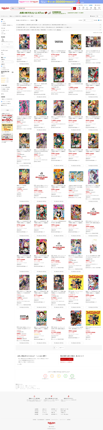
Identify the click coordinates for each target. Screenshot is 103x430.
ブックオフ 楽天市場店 (74, 303)
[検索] (74, 8)
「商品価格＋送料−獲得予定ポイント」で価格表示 (24, 20)
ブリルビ (88, 339)
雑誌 (26, 385)
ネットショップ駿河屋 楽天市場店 (24, 163)
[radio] (1, 21)
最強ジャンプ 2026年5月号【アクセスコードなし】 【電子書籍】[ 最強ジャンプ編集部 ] (93, 118)
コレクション (22, 388)
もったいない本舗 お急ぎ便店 (23, 340)
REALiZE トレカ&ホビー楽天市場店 (94, 62)
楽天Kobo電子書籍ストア (23, 61)
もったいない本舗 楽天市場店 (40, 197)
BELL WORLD (38, 61)
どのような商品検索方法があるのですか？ (26, 360)
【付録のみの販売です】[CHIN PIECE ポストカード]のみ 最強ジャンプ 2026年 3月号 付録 (76, 187)
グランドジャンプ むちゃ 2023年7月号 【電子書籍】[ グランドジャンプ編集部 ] (76, 329)
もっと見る (19, 364)
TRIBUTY (20, 196)
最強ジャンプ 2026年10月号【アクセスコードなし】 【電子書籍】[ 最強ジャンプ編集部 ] (58, 52)
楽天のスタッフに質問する (66, 359)
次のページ (62, 347)
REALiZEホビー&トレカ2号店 (75, 197)
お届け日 (2, 64)
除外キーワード (4, 105)
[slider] (1, 41)
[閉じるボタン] (100, 25)
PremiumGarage (21, 94)
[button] (98, 5)
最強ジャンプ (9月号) (21, 185)
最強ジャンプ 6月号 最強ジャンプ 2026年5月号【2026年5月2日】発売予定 (41, 151)
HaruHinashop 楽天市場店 (40, 94)
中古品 (2, 54)
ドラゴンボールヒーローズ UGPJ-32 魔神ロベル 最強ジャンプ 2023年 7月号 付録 (24, 118)
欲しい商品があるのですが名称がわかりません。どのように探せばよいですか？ (33, 358)
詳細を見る (59, 29)
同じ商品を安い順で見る (24, 63)
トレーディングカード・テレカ (33, 388)
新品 (2, 52)
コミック (27, 387)
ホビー (17, 388)
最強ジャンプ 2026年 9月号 (40, 83)
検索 (8, 46)
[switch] (12, 72)
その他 (32, 387)
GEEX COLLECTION (74, 94)
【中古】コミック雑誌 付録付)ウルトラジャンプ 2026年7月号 (93, 187)
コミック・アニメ (32, 385)
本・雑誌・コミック (20, 385)
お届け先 (2, 59)
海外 (5, 57)
